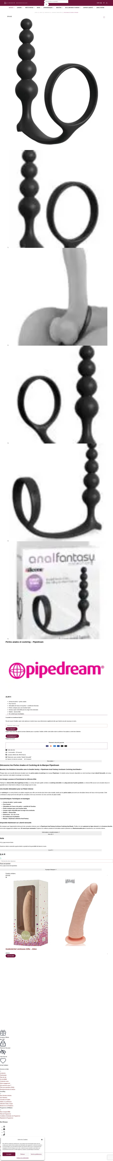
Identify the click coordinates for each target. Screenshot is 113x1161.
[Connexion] (106, 3)
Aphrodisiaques (48, 7)
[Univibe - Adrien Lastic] (58, 440)
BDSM (38, 7)
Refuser (22, 1154)
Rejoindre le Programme (6, 1118)
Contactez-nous (4, 1081)
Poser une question (5, 393)
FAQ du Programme (5, 1114)
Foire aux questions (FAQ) (7, 1087)
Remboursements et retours (7, 1089)
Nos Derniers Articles (5, 1095)
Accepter (8, 1154)
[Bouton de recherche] (46, 4)
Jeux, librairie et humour (72, 7)
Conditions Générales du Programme (10, 1116)
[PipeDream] (56, 200)
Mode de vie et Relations (6, 1105)
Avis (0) (50, 364)
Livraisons (3, 1073)
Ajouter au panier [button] (14, 483)
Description (50, 291)
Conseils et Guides (5, 1099)
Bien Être (58, 7)
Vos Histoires (3, 1097)
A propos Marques (50, 399)
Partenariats (3, 1075)
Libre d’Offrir (100, 7)
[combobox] (56, 1)
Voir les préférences (36, 1154)
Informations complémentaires (50, 362)
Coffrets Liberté (88, 7)
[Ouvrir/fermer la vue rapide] (8, 405)
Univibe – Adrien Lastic (18, 477)
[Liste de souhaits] (103, 3)
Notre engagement (5, 1083)
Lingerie (19, 7)
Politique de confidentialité (23, 1158)
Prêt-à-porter (29, 7)
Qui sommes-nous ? (5, 1085)
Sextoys (11, 7)
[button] (42, 1139)
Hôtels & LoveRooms (6, 1101)
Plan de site (3, 1077)
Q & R (50, 380)
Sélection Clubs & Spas (6, 1103)
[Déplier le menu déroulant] (15, 8)
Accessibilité (3, 1079)
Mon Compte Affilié (5, 1111)
